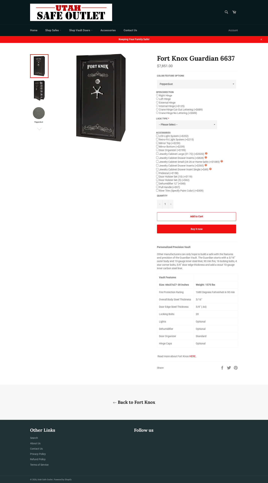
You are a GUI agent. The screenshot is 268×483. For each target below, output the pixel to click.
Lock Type (162, 118)
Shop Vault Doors (80, 30)
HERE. (192, 356)
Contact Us (130, 30)
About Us (35, 443)
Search (34, 437)
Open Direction (165, 92)
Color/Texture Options (170, 76)
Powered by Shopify (62, 479)
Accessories (108, 30)
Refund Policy (38, 459)
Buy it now (197, 229)
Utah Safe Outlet (45, 479)
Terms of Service (39, 464)
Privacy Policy (38, 454)
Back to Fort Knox (136, 402)
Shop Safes (52, 30)
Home (33, 30)
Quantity (162, 195)
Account (233, 30)
